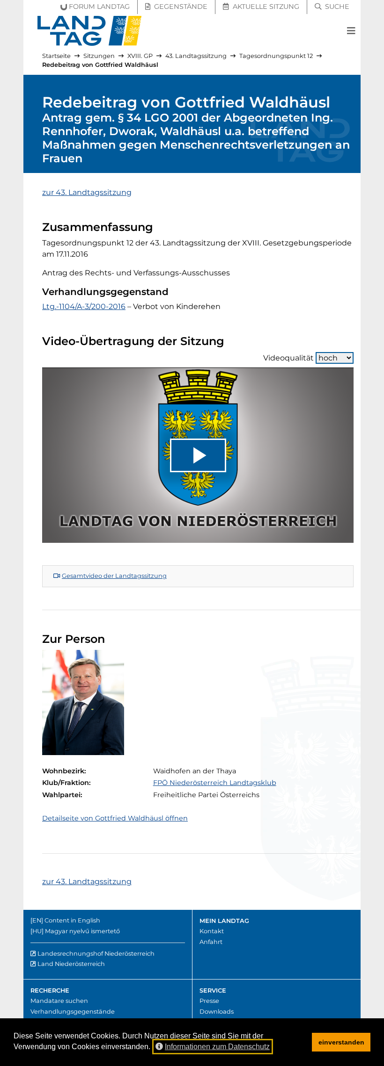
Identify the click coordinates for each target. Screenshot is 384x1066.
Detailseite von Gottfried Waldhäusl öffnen (115, 818)
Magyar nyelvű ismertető (82, 931)
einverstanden (341, 1042)
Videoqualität (288, 357)
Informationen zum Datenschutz (217, 1047)
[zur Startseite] (89, 31)
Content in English (72, 920)
